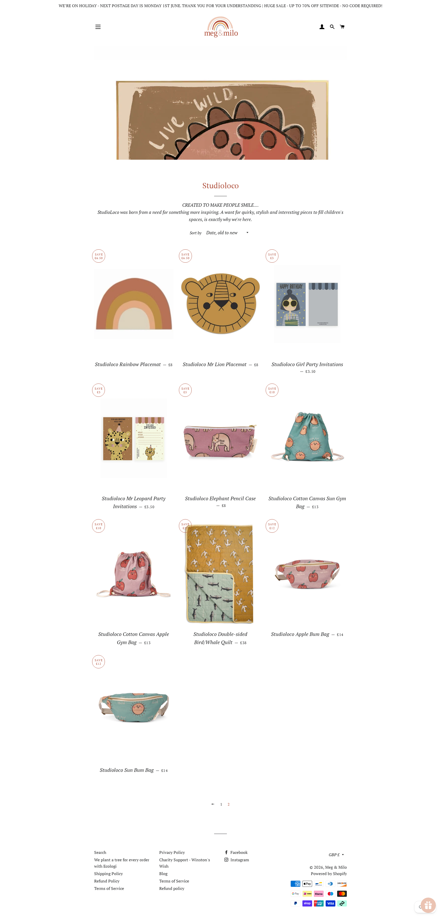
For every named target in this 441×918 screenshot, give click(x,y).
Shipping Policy (108, 873)
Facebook (238, 852)
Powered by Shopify (329, 873)
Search (100, 852)
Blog (163, 873)
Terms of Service (109, 888)
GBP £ (334, 854)
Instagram (239, 860)
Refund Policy (106, 881)
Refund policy (171, 888)
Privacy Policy (172, 852)
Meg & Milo (336, 867)
